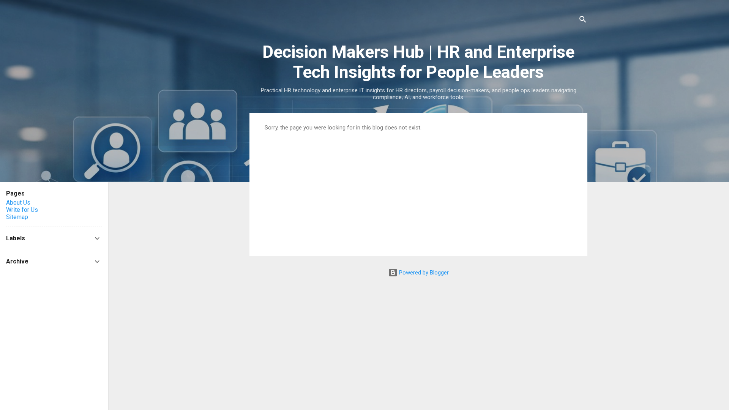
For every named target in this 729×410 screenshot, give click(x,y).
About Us (18, 202)
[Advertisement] (418, 188)
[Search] (582, 20)
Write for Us (22, 209)
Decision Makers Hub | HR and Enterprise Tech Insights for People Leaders (418, 62)
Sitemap (17, 217)
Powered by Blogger (423, 272)
